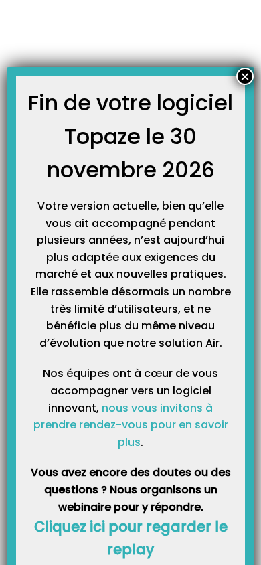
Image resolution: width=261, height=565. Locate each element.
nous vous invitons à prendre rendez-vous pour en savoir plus (130, 425)
